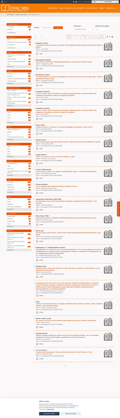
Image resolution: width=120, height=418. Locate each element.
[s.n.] (8, 134)
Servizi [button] (101, 8)
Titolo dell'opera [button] (11, 213)
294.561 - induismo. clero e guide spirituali (16, 98)
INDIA (9, 201)
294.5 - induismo (11, 90)
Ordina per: (77, 26)
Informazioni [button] (52, 8)
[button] (97, 1)
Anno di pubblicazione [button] (13, 144)
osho (8, 64)
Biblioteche (110, 8)
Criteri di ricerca (118, 209)
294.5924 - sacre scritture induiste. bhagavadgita (17, 102)
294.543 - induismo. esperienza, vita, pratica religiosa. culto (17, 94)
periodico (9, 29)
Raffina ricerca (69, 36)
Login (79, 1)
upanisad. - (10, 219)
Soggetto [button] (10, 71)
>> (51, 37)
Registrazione (87, 1)
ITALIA (9, 199)
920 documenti (46, 27)
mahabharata (11, 221)
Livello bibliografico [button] (12, 24)
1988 (8, 146)
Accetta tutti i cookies (49, 413)
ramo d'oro (10, 168)
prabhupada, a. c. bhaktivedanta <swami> (16, 55)
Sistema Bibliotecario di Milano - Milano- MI (16, 242)
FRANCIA (10, 204)
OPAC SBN (10, 14)
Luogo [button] (9, 110)
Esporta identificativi (101, 36)
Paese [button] (9, 196)
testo (8, 39)
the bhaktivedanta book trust (15, 137)
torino (9, 117)
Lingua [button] (9, 179)
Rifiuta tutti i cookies (70, 413)
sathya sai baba (11, 59)
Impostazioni (50, 409)
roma (8, 115)
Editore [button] (9, 127)
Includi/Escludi (11, 32)
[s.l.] (8, 120)
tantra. (9, 224)
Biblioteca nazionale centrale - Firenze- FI (15, 238)
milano (9, 112)
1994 (8, 151)
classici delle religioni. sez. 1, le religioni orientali (18, 172)
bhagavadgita (11, 216)
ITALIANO (10, 182)
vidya (8, 166)
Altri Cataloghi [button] (91, 8)
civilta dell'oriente (12, 163)
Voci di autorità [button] (78, 8)
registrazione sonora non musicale (17, 42)
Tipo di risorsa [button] (11, 37)
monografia (10, 27)
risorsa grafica (11, 44)
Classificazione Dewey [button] (13, 88)
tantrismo (10, 76)
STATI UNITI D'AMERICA (14, 207)
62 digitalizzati (58, 27)
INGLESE (10, 184)
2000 (8, 154)
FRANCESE (10, 190)
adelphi (9, 132)
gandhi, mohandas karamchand (16, 61)
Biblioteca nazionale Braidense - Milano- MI (16, 246)
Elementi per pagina (102, 26)
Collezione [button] (10, 161)
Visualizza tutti (85, 36)
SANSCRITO (10, 187)
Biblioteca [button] (10, 230)
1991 (8, 149)
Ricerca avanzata (66, 8)
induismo (9, 73)
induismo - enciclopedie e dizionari (17, 78)
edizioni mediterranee (13, 129)
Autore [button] (9, 52)
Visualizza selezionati (93, 36)
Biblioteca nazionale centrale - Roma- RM (15, 234)
